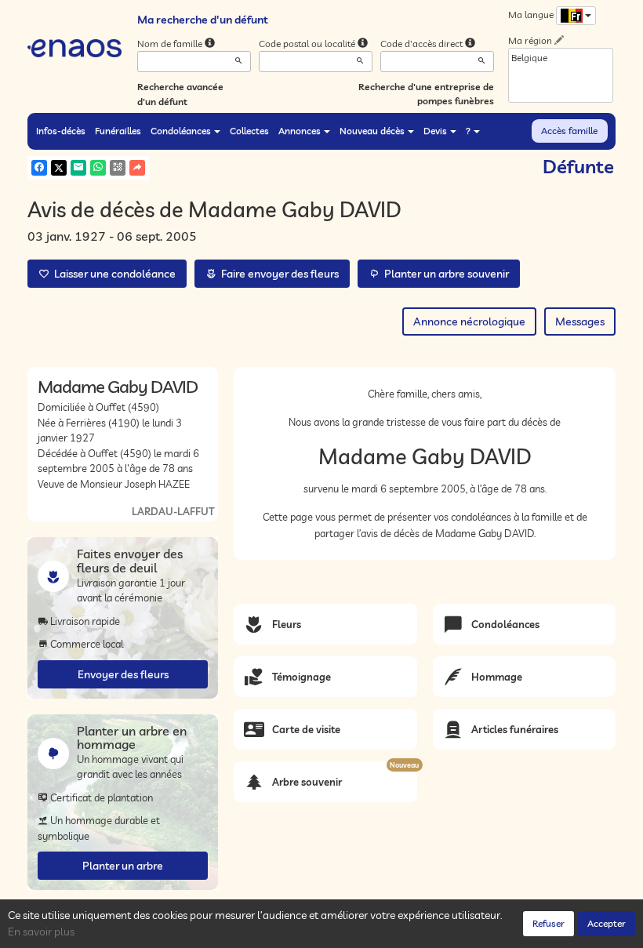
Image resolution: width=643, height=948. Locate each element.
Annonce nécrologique (469, 321)
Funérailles (118, 130)
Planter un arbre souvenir (444, 274)
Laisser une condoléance (112, 274)
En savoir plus (41, 931)
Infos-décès (60, 130)
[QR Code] (117, 168)
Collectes (249, 130)
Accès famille (569, 130)
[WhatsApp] (98, 168)
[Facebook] (39, 168)
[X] (59, 168)
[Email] (78, 168)
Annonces (299, 130)
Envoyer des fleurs (123, 674)
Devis (435, 130)
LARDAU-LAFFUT (173, 511)
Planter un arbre (122, 866)
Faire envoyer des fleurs (277, 274)
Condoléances (181, 130)
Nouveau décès (372, 130)
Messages (580, 321)
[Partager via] (137, 168)
